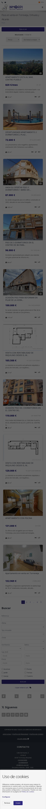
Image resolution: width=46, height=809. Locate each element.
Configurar (6, 797)
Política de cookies (28, 792)
